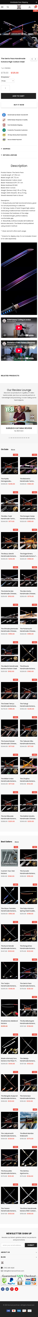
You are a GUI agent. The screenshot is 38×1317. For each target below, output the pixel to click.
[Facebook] (2, 1289)
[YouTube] (16, 1289)
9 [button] (24, 437)
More (13, 450)
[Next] (36, 29)
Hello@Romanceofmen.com (14, 1271)
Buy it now (19, 105)
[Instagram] (7, 1289)
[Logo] (19, 7)
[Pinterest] (12, 1289)
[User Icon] (30, 7)
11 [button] (28, 437)
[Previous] (2, 29)
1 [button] (9, 437)
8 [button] (22, 437)
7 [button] (20, 437)
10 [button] (26, 437)
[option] (19, 29)
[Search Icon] (8, 7)
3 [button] (13, 437)
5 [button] (17, 437)
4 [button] (15, 437)
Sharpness (5, 77)
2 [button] (11, 437)
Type (3, 68)
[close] (36, 2)
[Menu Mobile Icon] (2, 7)
